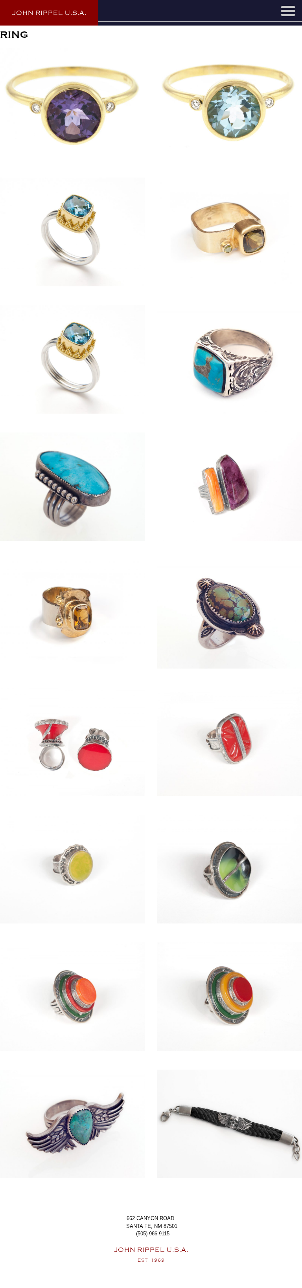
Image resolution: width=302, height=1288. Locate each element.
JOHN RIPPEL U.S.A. (49, 12)
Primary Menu (288, 11)
